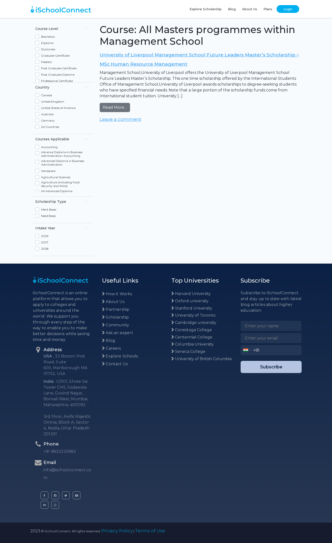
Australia (47, 114)
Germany (48, 120)
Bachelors (48, 36)
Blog (232, 9)
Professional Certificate (57, 81)
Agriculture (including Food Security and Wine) (60, 184)
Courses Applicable (52, 139)
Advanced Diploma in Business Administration (62, 162)
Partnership (117, 309)
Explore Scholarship (206, 9)
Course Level (46, 29)
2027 (44, 242)
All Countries (50, 127)
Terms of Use (150, 531)
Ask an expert (119, 332)
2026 (44, 236)
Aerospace (48, 171)
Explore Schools (121, 356)
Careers (113, 348)
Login (287, 9)
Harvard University (192, 293)
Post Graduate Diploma (58, 74)
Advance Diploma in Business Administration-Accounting (61, 154)
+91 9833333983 (60, 451)
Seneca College (189, 351)
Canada (46, 95)
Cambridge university (195, 322)
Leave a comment (120, 119)
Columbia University (194, 344)
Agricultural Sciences (55, 177)
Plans (267, 9)
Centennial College (193, 337)
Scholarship (117, 317)
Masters (46, 62)
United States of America (58, 108)
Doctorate (48, 49)
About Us (249, 9)
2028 (45, 248)
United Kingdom (52, 101)
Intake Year (45, 228)
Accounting (49, 147)
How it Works (118, 294)
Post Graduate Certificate (59, 68)
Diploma (47, 43)
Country (42, 87)
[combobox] (247, 350)
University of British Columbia (203, 358)
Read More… (116, 107)
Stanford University (193, 308)
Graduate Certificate (55, 55)
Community (117, 325)
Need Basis (48, 216)
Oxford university (191, 301)
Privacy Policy (117, 531)
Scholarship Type (50, 201)
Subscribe (271, 367)
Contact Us (116, 364)
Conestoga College (193, 330)
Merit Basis (48, 209)
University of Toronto (195, 315)
